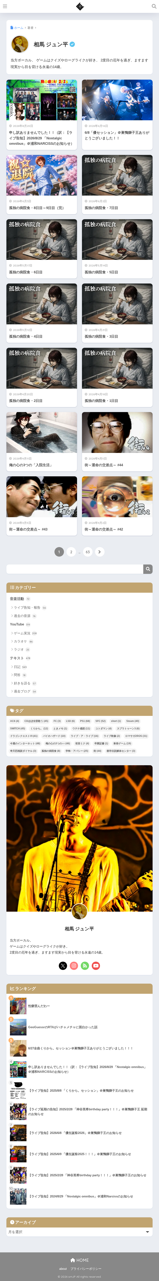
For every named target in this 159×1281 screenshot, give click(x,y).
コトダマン (103, 728)
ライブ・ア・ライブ (84, 736)
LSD (70, 721)
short (116, 721)
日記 (20, 667)
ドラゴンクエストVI (23, 736)
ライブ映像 (112, 736)
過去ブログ (25, 691)
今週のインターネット (25, 743)
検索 (148, 569)
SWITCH (17, 728)
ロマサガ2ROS (136, 736)
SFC (100, 721)
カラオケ (23, 641)
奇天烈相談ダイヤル (23, 750)
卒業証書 (101, 743)
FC (57, 721)
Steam (132, 721)
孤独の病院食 (51, 750)
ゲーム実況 (25, 633)
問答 (20, 675)
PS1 (85, 721)
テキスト (20, 658)
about (63, 1268)
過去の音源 (25, 616)
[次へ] (100, 552)
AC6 (14, 721)
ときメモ (60, 728)
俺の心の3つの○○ (58, 743)
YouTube (20, 624)
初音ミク (82, 743)
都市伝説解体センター (121, 750)
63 (88, 552)
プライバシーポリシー (85, 1268)
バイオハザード (54, 736)
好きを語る (25, 683)
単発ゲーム (122, 743)
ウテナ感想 (81, 728)
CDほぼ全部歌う (36, 721)
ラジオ (21, 649)
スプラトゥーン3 (128, 728)
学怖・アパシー (77, 750)
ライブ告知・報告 (30, 607)
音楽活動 (20, 599)
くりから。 (39, 728)
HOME (82, 1260)
